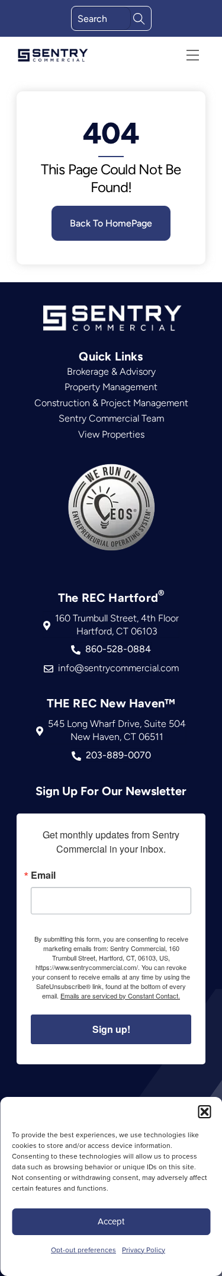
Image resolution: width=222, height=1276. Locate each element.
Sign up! (111, 1029)
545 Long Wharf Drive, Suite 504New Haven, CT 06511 (117, 730)
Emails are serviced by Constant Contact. (120, 995)
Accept (111, 1221)
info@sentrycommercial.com (118, 668)
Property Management (111, 387)
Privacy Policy (143, 1250)
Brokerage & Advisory (111, 371)
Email (43, 875)
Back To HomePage (111, 223)
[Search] (139, 17)
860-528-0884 (118, 649)
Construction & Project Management (111, 403)
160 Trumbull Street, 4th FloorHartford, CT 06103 (117, 625)
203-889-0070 (118, 755)
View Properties (111, 434)
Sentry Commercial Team (111, 418)
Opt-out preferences (83, 1250)
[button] (204, 1112)
